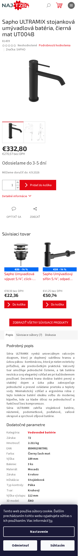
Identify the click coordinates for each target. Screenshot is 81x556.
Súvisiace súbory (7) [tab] (29, 335)
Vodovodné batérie (42, 432)
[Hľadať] (48, 5)
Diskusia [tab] (50, 335)
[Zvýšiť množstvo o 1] (17, 182)
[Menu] (71, 5)
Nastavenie (39, 531)
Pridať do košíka (41, 185)
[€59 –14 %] (60, 254)
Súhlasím (57, 545)
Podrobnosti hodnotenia (54, 46)
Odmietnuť (20, 545)
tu (50, 520)
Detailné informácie (14, 196)
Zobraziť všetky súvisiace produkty (40, 322)
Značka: (15, 49)
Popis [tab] (9, 335)
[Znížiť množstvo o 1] (17, 187)
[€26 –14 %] (21, 254)
